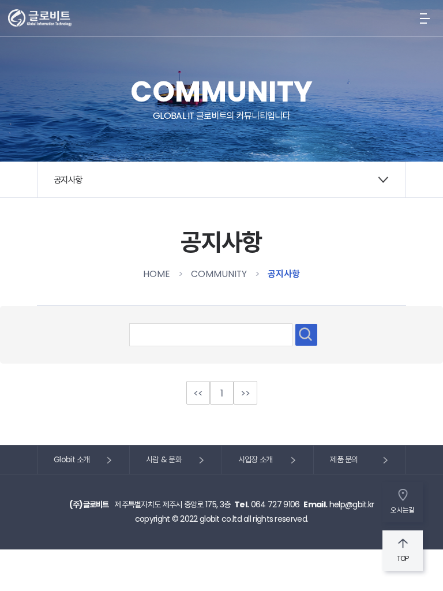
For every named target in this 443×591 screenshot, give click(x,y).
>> (245, 393)
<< (198, 393)
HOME (156, 273)
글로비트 (40, 18)
